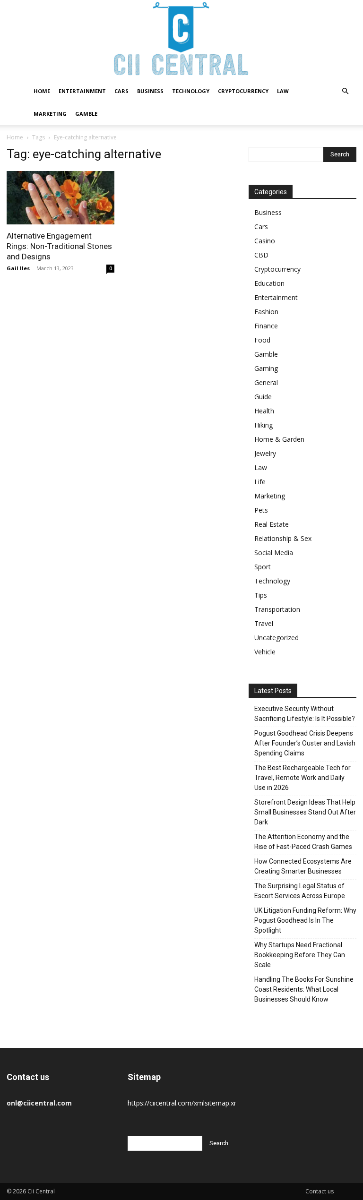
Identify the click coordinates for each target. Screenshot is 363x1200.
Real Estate (271, 524)
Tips (260, 595)
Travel (263, 623)
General (266, 382)
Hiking (263, 424)
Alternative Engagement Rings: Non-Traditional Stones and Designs (59, 246)
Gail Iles (18, 268)
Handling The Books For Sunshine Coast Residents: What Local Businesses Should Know (304, 989)
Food (262, 339)
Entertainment (82, 90)
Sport (262, 566)
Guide (263, 396)
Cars (121, 90)
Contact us (319, 1191)
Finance (266, 325)
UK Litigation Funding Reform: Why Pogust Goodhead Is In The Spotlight (305, 920)
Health (264, 410)
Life (260, 481)
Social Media (273, 552)
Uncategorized (276, 637)
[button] (345, 91)
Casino (264, 240)
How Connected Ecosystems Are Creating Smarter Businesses (303, 866)
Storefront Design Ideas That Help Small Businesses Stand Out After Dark (305, 812)
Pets (261, 510)
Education (269, 283)
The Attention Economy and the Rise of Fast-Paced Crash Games (303, 841)
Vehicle (265, 651)
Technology (190, 90)
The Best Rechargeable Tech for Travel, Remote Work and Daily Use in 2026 (302, 777)
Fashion (266, 311)
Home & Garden (279, 439)
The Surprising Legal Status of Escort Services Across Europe (299, 891)
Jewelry (265, 453)
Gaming (266, 368)
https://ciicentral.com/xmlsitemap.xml (185, 1102)
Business (150, 90)
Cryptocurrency (243, 90)
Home (42, 90)
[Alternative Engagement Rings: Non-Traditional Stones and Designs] (60, 197)
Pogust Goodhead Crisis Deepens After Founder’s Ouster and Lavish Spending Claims (304, 743)
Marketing (50, 113)
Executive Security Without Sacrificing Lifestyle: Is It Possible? (304, 713)
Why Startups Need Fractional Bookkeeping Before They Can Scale (299, 955)
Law (283, 90)
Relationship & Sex (282, 538)
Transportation (277, 609)
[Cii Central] (181, 40)
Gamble (86, 113)
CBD (261, 254)
